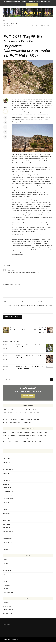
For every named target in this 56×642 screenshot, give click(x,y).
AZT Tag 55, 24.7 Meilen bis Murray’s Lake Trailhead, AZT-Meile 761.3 (21, 419)
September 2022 (7, 498)
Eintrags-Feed (7, 606)
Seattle (5, 588)
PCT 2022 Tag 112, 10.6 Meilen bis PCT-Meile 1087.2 (29, 357)
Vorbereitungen (8, 592)
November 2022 (7, 491)
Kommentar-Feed (8, 609)
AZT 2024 (5, 563)
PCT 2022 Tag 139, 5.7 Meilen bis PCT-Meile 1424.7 (28, 346)
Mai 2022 (5, 513)
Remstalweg (6, 585)
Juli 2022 (5, 506)
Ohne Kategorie (7, 570)
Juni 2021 (5, 549)
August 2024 (6, 473)
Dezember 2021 (7, 531)
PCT (13, 32)
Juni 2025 (5, 462)
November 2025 (7, 455)
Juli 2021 (5, 546)
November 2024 (7, 466)
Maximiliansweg (7, 567)
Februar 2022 (7, 524)
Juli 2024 (5, 477)
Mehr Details (32, 4)
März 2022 (6, 520)
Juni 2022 (5, 509)
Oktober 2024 (7, 469)
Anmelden (6, 602)
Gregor (5, 104)
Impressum (5, 628)
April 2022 (6, 517)
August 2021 (6, 542)
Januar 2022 (6, 527)
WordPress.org (8, 613)
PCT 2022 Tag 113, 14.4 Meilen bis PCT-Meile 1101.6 (22, 445)
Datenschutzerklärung (8, 631)
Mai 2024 (5, 484)
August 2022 (6, 502)
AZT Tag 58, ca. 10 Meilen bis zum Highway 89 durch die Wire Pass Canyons (22, 410)
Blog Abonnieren (28, 395)
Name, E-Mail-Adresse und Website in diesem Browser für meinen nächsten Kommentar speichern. (28, 305)
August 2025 (6, 458)
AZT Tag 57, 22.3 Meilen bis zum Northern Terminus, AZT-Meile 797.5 (21, 413)
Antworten (12, 275)
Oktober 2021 (7, 538)
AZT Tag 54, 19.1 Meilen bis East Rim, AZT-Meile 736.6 (17, 422)
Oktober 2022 (7, 495)
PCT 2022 (17, 32)
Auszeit (5, 559)
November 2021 (7, 535)
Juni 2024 (5, 480)
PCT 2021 (5, 578)
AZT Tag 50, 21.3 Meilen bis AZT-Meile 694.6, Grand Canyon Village (25, 438)
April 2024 (6, 487)
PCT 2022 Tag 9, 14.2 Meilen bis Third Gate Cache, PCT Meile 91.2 (30, 368)
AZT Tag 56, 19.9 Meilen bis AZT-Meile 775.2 (14, 416)
